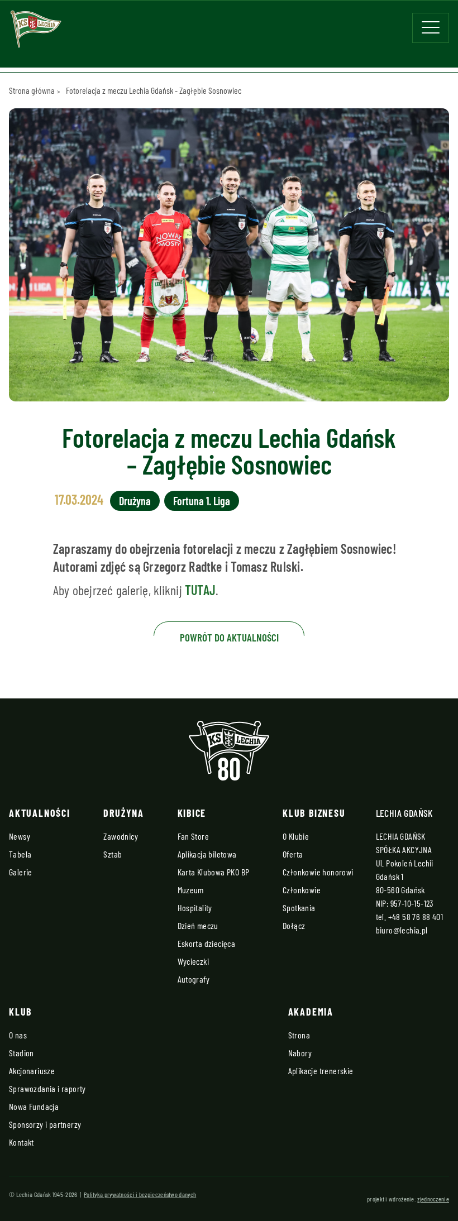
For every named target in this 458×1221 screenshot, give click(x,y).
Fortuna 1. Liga (201, 500)
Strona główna (32, 90)
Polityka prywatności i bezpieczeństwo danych (140, 1194)
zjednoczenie (433, 1199)
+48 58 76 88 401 (415, 916)
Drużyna (135, 500)
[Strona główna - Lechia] (36, 32)
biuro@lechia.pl (402, 930)
